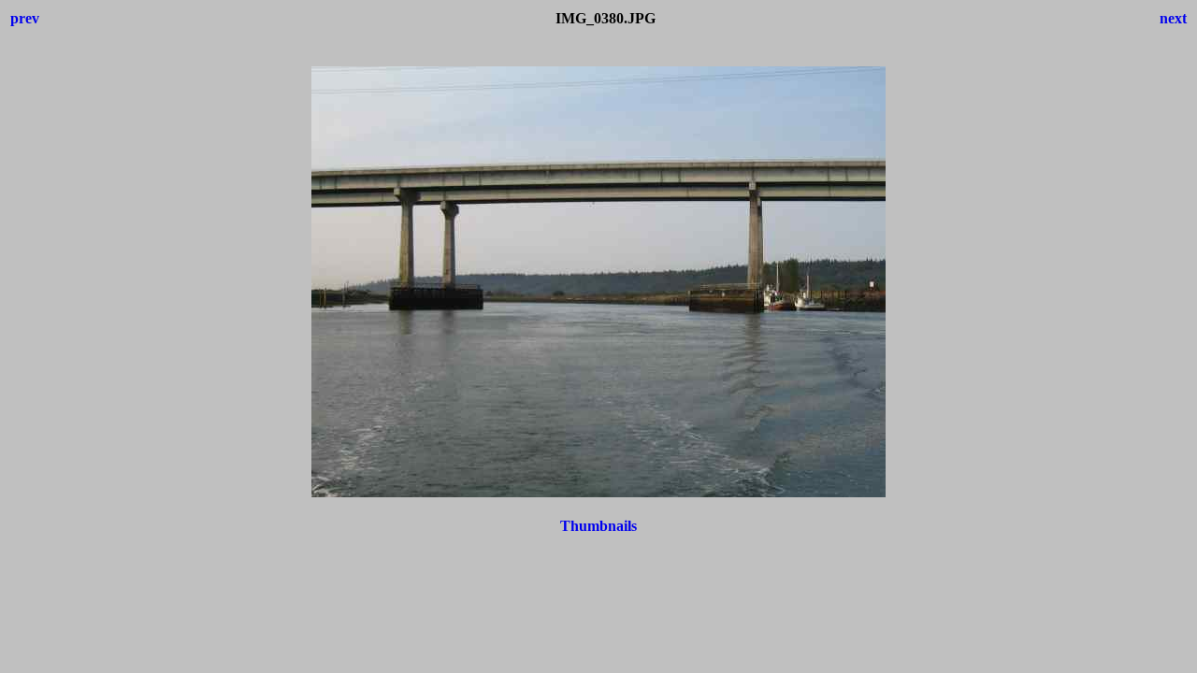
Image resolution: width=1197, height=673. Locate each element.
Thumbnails (598, 526)
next (1173, 18)
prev (24, 18)
